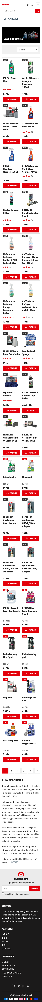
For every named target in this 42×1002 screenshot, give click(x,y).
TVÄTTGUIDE (14, 862)
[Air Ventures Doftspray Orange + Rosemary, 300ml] (11, 290)
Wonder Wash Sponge (28, 353)
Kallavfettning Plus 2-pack (10, 656)
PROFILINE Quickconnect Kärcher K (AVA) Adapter (29, 567)
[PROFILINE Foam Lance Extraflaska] (11, 340)
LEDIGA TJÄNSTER (7, 976)
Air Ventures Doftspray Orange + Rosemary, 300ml (9, 307)
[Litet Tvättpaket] (11, 729)
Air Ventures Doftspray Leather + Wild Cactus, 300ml (10, 258)
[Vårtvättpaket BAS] (30, 686)
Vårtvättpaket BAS (29, 699)
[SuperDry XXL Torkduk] (11, 381)
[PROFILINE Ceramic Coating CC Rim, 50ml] (30, 423)
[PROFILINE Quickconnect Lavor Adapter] (11, 506)
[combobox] (21, 11)
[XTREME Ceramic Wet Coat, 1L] (30, 112)
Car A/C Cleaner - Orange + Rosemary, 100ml (30, 82)
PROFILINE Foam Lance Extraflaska (11, 353)
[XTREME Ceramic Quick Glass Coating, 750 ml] (30, 155)
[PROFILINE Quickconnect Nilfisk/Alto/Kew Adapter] (11, 551)
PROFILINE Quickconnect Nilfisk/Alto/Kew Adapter (10, 567)
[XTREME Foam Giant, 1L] (11, 67)
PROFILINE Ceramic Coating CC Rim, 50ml (30, 437)
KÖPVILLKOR (5, 961)
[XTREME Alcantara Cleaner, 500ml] (11, 155)
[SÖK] (37, 11)
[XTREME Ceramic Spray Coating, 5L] (11, 597)
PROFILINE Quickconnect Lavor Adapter (10, 520)
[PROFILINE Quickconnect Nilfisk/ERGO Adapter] (30, 506)
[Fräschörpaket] (11, 466)
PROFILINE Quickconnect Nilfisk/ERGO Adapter (28, 522)
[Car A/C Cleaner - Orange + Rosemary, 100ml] (30, 67)
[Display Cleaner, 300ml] (11, 199)
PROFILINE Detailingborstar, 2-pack (30, 212)
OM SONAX (5, 941)
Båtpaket (7, 697)
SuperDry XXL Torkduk (9, 394)
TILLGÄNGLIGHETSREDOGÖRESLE (11, 972)
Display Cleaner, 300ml (11, 211)
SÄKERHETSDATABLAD (8, 969)
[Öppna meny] (38, 4)
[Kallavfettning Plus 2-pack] (11, 643)
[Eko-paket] (30, 466)
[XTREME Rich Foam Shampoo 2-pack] (30, 597)
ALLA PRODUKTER (13, 18)
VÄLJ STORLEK (31, 410)
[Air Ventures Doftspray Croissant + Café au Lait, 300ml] (30, 290)
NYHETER (4, 937)
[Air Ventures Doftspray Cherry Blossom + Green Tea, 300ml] (30, 243)
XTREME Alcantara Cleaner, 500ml (10, 168)
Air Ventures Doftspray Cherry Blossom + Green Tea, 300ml (30, 258)
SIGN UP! (34, 888)
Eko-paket (27, 476)
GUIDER (4, 945)
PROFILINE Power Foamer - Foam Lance (11, 126)
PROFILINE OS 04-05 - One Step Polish (30, 395)
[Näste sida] (37, 770)
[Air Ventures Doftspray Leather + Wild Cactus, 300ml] (11, 243)
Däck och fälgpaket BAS (29, 742)
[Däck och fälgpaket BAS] (30, 729)
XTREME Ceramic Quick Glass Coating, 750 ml (30, 168)
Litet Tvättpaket (10, 740)
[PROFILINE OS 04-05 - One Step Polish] (30, 381)
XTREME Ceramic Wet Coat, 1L (30, 125)
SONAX (4, 18)
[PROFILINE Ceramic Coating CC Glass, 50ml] (11, 423)
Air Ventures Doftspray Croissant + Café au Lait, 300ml (29, 305)
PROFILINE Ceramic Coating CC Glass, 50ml (10, 437)
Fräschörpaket (10, 476)
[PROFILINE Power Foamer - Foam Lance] (11, 112)
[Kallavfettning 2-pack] (30, 643)
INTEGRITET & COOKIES (8, 965)
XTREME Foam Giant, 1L (9, 79)
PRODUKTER (5, 934)
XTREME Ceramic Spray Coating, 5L (11, 609)
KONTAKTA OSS (6, 948)
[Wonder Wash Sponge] (30, 340)
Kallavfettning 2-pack (30, 656)
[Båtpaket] (11, 686)
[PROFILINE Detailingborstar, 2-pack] (30, 199)
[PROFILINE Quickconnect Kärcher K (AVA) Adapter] (30, 551)
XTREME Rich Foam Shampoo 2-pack (29, 610)
